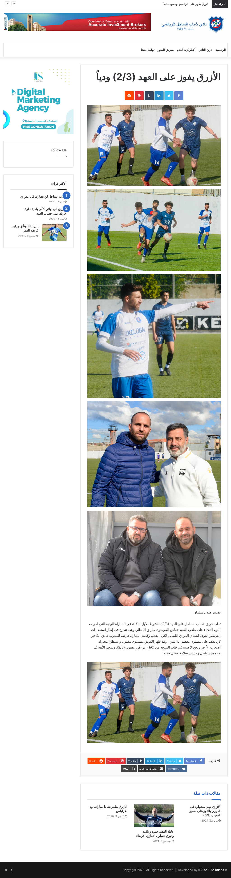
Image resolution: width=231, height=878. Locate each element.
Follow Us (59, 150)
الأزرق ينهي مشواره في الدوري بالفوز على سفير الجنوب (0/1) (205, 811)
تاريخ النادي (205, 50)
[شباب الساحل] (192, 24)
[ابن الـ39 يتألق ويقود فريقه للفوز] (54, 232)
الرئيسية (220, 50)
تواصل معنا (148, 50)
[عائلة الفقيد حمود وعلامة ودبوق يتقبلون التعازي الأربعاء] (154, 815)
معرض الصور (166, 50)
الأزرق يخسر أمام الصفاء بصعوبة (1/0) (185, 4)
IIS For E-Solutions (210, 870)
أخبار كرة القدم (186, 50)
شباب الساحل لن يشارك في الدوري (43, 196)
